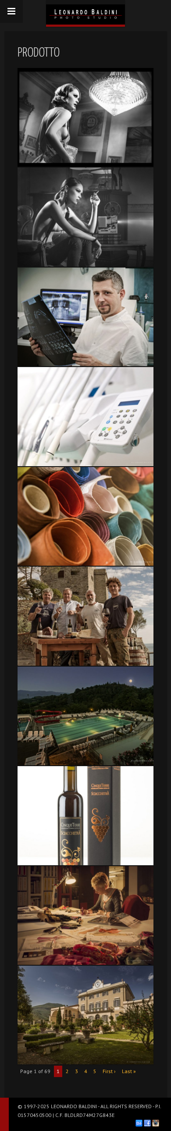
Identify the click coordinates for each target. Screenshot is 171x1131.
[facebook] (147, 1123)
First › (109, 1071)
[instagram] (155, 1123)
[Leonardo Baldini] (85, 12)
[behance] (138, 1123)
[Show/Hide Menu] (11, 11)
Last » (129, 1071)
